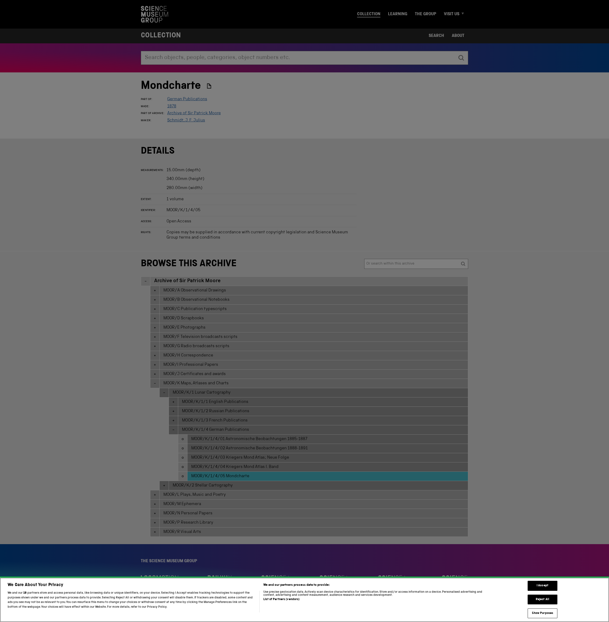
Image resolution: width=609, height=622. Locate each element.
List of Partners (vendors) (281, 599)
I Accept (542, 585)
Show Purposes (542, 613)
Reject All (542, 599)
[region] (304, 600)
